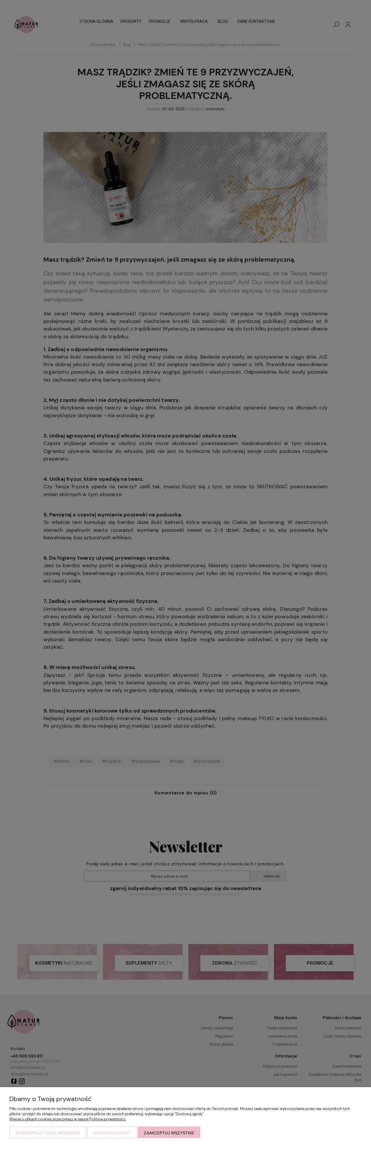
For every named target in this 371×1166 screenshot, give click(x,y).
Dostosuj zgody (112, 1133)
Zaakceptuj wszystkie (169, 1133)
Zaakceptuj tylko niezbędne (47, 1133)
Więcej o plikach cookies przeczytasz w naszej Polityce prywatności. (67, 1119)
